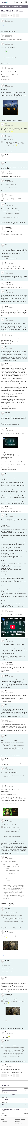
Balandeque (4, 1100)
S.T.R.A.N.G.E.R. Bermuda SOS (9, 1090)
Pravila (2, 1119)
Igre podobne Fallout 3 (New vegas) (10, 1109)
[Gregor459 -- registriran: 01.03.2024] (2, 43)
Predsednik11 (8, 35)
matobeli (3, 1110)
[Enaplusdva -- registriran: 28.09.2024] (2, 228)
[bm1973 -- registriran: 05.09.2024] (2, 961)
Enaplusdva (8, 227)
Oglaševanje (17, 1121)
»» (17, 15)
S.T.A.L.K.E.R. (5, 1099)
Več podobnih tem (3, 1115)
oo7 (6, 67)
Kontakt (2, 1123)
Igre (6, 1092)
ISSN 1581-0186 (18, 1123)
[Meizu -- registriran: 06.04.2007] (2, 155)
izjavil (14, 47)
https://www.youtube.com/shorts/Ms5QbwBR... (12, 1072)
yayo (6, 20)
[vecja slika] (10, 25)
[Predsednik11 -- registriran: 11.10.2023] (2, 35)
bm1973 (7, 960)
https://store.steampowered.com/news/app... (11, 120)
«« (2, 15)
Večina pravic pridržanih (20, 1119)
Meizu (6, 154)
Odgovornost (4, 1121)
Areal (3, 1104)
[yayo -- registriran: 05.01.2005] (2, 20)
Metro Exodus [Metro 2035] (8, 1095)
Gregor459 (7, 43)
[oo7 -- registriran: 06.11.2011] (2, 67)
